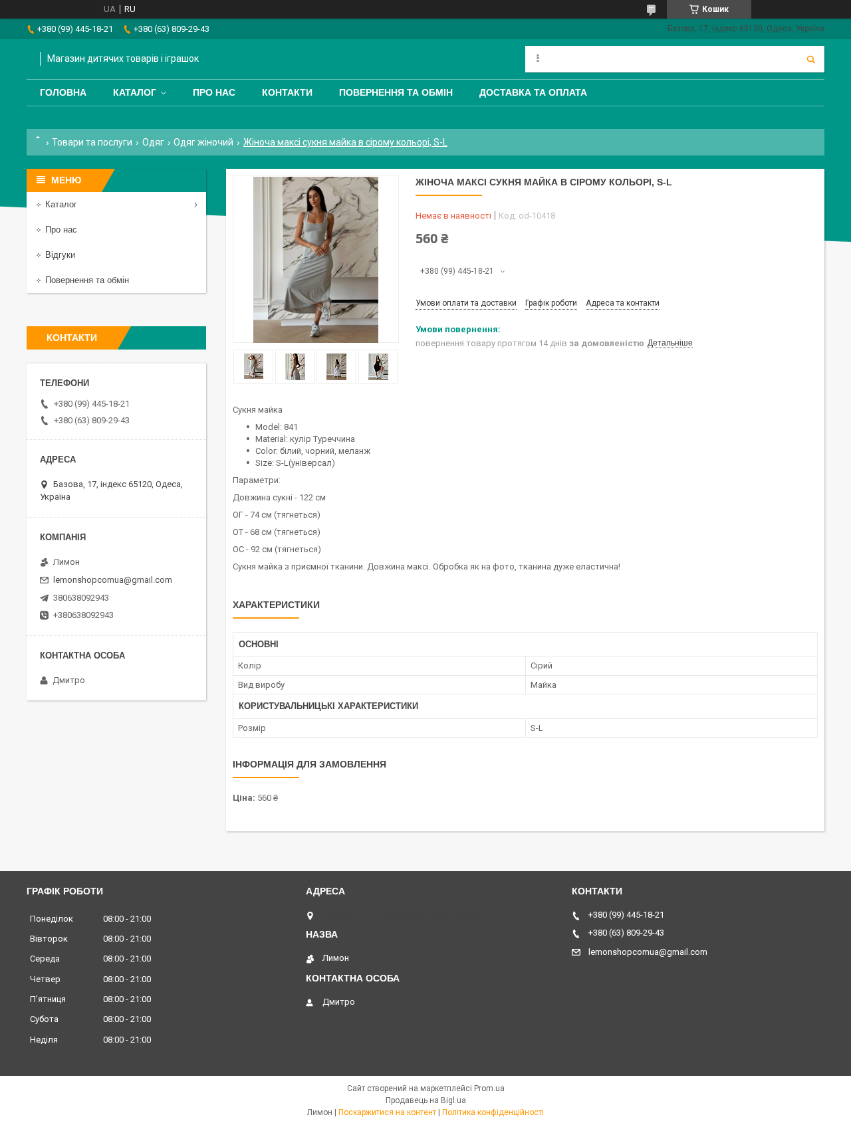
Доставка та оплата (533, 92)
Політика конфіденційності (493, 1112)
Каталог (134, 92)
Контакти (287, 92)
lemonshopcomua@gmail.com (112, 580)
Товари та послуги (92, 142)
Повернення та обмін (396, 92)
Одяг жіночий (203, 142)
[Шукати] (811, 59)
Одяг (153, 142)
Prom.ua (489, 1088)
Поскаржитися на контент (387, 1112)
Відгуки (60, 255)
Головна (63, 92)
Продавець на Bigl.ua (426, 1100)
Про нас (214, 92)
